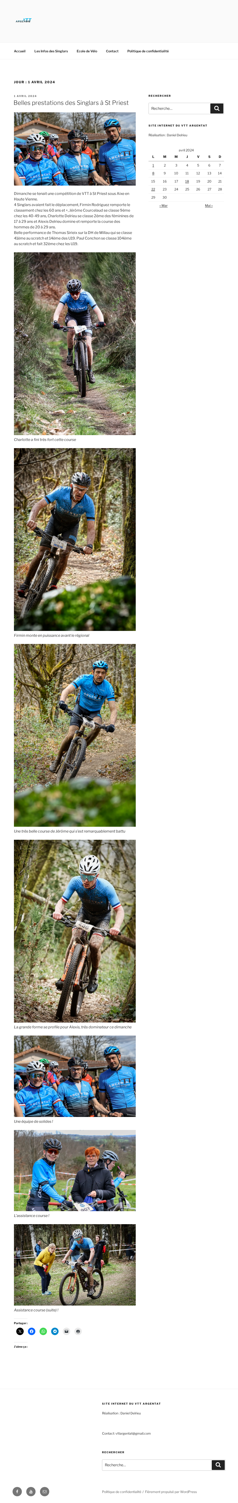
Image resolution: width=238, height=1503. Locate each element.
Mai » (209, 205)
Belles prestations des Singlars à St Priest (71, 102)
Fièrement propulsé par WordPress (171, 1492)
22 (153, 189)
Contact (112, 51)
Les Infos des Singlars (51, 51)
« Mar (163, 205)
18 (187, 181)
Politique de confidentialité (148, 51)
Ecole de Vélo (87, 51)
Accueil (20, 51)
